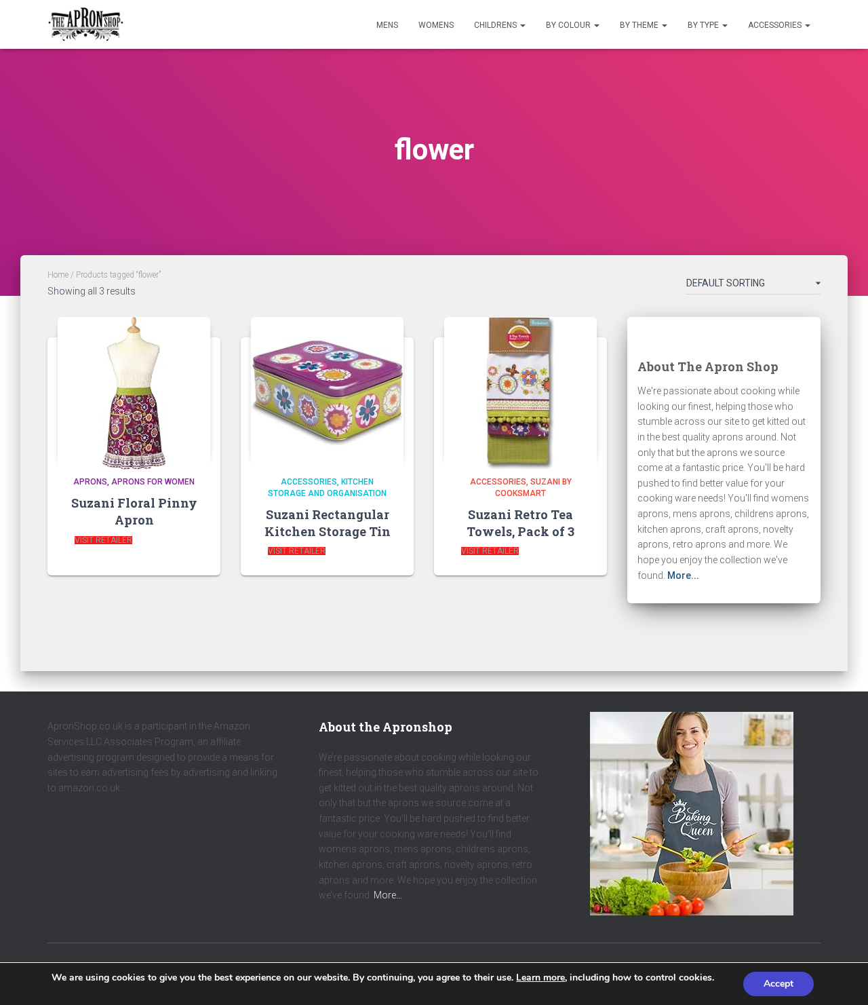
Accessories (776, 25)
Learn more (540, 977)
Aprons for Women (153, 482)
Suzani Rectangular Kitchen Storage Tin (327, 522)
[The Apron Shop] (85, 24)
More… (388, 895)
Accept (778, 983)
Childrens (496, 25)
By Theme (640, 25)
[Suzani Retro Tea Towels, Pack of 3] (520, 388)
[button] (522, 25)
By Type (704, 25)
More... (683, 575)
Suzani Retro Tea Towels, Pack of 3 (520, 522)
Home (57, 275)
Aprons (90, 482)
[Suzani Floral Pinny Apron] (134, 388)
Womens (436, 25)
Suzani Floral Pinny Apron (134, 511)
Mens (387, 25)
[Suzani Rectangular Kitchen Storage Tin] (327, 388)
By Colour (569, 25)
